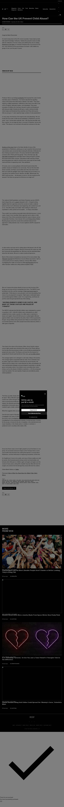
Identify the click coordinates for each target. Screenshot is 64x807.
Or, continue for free (33, 417)
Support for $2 (33, 410)
